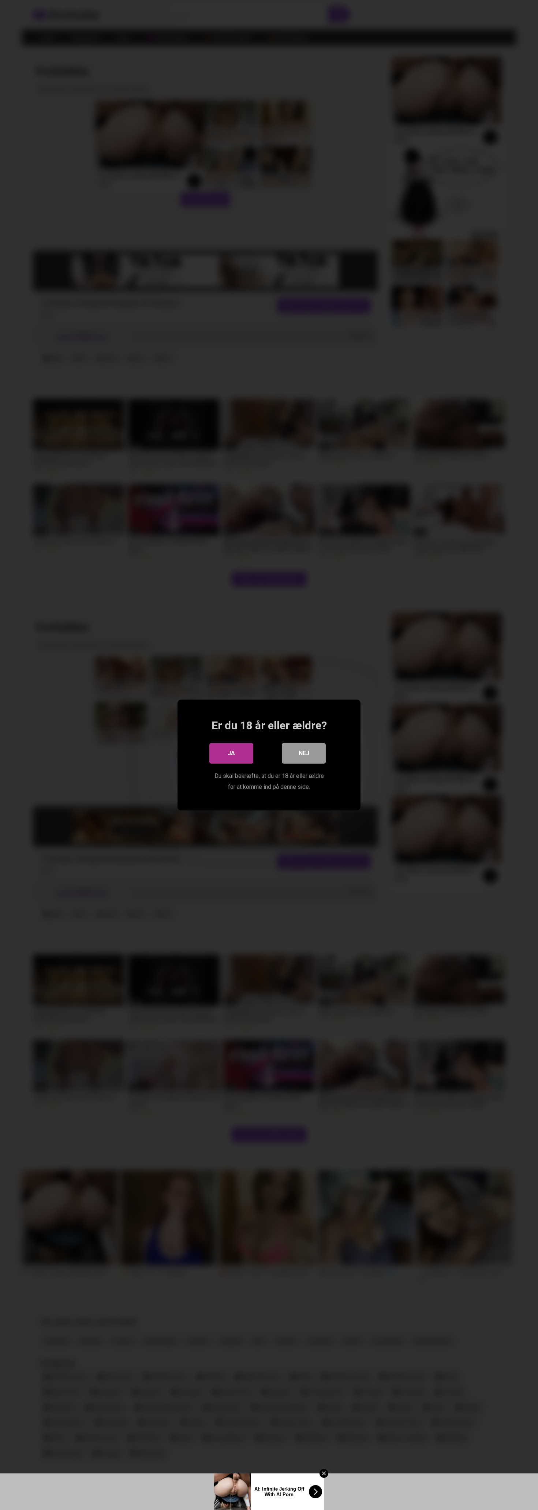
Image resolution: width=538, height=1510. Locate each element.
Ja (231, 753)
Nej (304, 753)
